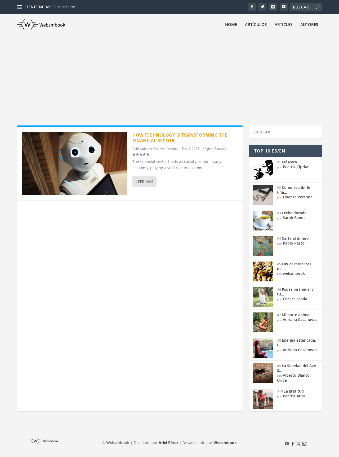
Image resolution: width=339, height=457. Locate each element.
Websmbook (225, 442)
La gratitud (294, 391)
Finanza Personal (166, 148)
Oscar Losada (295, 298)
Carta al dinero (295, 238)
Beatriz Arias (294, 395)
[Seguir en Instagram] (304, 443)
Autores (309, 24)
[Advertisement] (169, 75)
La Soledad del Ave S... (296, 368)
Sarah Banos (294, 217)
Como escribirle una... (293, 190)
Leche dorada (294, 212)
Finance (220, 148)
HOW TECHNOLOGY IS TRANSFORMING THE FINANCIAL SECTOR (179, 137)
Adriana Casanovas (300, 319)
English (208, 148)
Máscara (289, 161)
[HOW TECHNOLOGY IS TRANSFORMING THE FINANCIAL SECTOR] (74, 163)
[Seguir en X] (298, 443)
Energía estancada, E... (296, 342)
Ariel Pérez (168, 442)
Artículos (256, 24)
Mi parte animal (296, 314)
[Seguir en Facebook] (292, 443)
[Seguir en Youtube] (287, 443)
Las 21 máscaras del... (294, 266)
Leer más (144, 181)
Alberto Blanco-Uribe (294, 378)
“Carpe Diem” (65, 6)
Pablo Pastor (294, 243)
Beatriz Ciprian (296, 166)
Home (231, 24)
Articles (283, 24)
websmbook (294, 273)
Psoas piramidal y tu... (295, 292)
